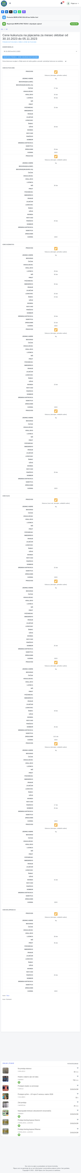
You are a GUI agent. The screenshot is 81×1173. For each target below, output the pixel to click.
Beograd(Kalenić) (26, 82)
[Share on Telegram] (15, 11)
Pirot (31, 104)
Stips (7, 995)
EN (2, 29)
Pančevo (29, 136)
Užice (31, 126)
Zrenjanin (29, 149)
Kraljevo (29, 94)
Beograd (29, 258)
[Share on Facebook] (2, 11)
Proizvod (29, 71)
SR (7, 29)
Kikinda (30, 130)
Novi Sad (29, 133)
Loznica (30, 98)
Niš (32, 101)
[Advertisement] (40, 1016)
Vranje (30, 114)
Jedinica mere (27, 78)
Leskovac (29, 120)
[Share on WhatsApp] (19, 11)
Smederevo (28, 110)
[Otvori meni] (10, 3)
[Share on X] (10, 11)
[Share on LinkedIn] (6, 11)
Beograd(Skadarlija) (24, 85)
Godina (30, 152)
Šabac (30, 123)
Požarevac (28, 107)
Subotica (29, 146)
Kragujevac (28, 91)
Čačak (30, 88)
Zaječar (29, 117)
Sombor (30, 139)
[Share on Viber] (24, 11)
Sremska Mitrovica (25, 143)
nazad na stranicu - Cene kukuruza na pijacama (20, 57)
